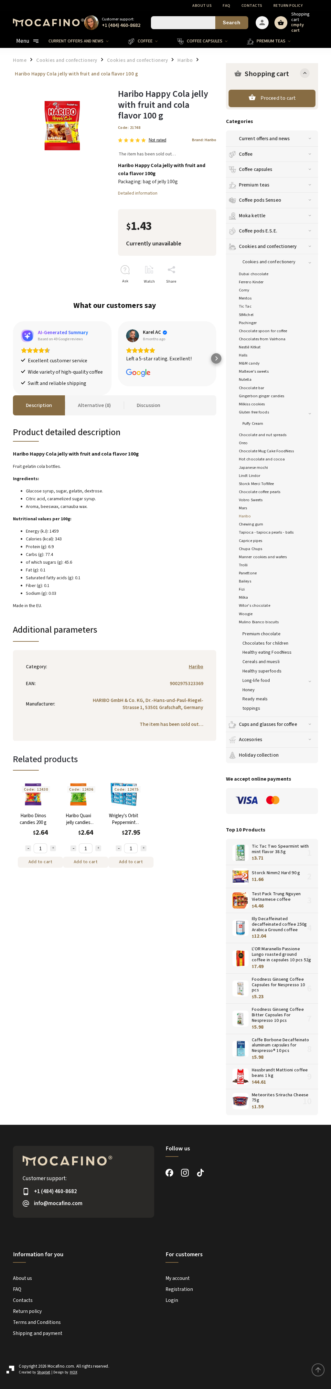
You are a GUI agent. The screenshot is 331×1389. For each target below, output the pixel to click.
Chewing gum (251, 524)
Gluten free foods (254, 412)
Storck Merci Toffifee (256, 484)
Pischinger (248, 323)
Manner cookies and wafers (263, 557)
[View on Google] (132, 335)
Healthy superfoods (262, 671)
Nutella (245, 379)
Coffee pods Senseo (260, 200)
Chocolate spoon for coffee (263, 331)
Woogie (246, 614)
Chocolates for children (265, 643)
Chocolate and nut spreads (263, 435)
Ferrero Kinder (251, 282)
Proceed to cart (278, 98)
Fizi (242, 589)
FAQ (226, 5)
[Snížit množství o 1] (28, 848)
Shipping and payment (37, 1333)
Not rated (157, 140)
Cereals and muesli (261, 662)
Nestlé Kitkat (250, 347)
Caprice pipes (250, 541)
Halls (243, 355)
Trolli (243, 565)
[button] (13, 358)
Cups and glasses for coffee (268, 724)
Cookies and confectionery (268, 246)
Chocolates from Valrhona (262, 339)
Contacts (251, 5)
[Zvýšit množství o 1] (53, 848)
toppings (251, 708)
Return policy (288, 5)
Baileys (245, 581)
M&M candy (249, 363)
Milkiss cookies (252, 404)
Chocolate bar (251, 388)
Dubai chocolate (254, 274)
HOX (73, 1372)
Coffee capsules (255, 169)
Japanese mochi (253, 467)
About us (202, 5)
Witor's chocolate (254, 605)
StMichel (246, 315)
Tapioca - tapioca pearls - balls (266, 532)
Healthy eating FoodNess (267, 652)
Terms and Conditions (37, 1322)
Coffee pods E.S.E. (258, 230)
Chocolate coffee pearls (259, 492)
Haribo (245, 516)
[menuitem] (83, 41)
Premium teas (254, 184)
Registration (179, 1289)
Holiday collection (259, 755)
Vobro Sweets (250, 500)
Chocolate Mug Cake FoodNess (266, 451)
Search (231, 22)
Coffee (246, 154)
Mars (243, 508)
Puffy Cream (252, 423)
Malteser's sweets (254, 371)
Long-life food (256, 680)
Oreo (243, 443)
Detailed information (137, 193)
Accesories (250, 739)
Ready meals (255, 699)
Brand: (204, 140)
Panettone (248, 573)
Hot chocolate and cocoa (262, 459)
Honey (248, 690)
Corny (244, 290)
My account (178, 1278)
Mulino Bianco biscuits (259, 622)
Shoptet (43, 1372)
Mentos (245, 298)
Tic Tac (245, 306)
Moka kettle (252, 215)
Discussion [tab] (148, 405)
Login (172, 1300)
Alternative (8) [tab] (94, 405)
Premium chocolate (261, 634)
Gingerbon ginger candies (261, 396)
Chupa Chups (250, 549)
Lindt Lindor (249, 476)
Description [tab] (39, 405)
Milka (243, 597)
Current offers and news (264, 138)
